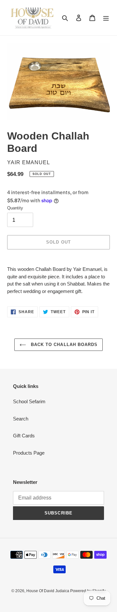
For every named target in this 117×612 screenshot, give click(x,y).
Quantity (15, 208)
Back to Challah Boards (63, 344)
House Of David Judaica (48, 591)
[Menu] (106, 18)
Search (20, 418)
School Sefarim (29, 401)
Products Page (29, 453)
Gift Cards (24, 435)
